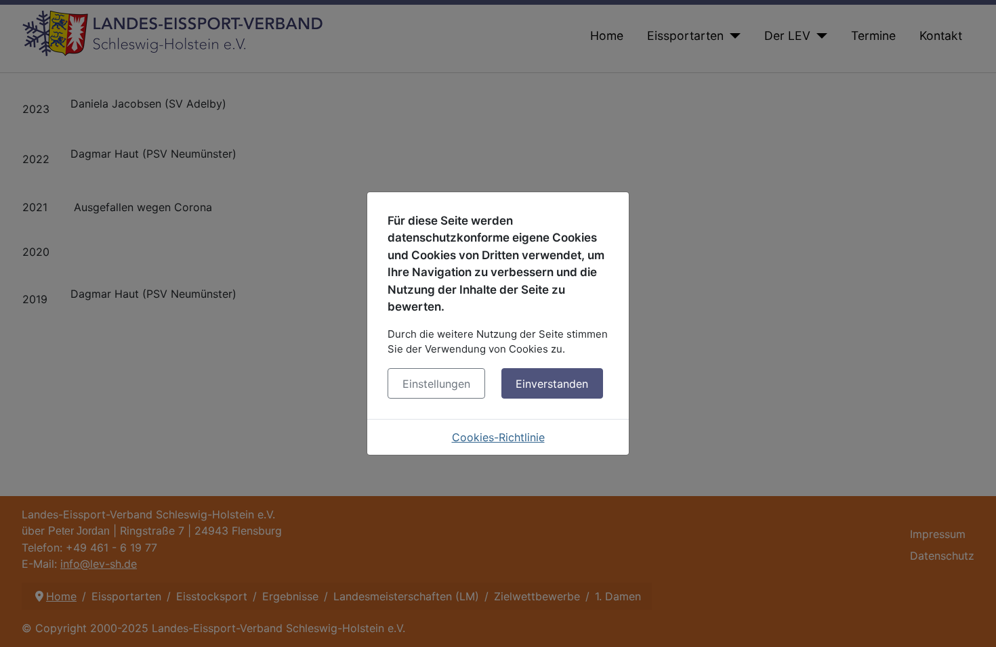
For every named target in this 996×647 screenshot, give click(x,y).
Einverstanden (552, 384)
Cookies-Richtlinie (498, 437)
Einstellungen (436, 384)
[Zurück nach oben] (972, 622)
